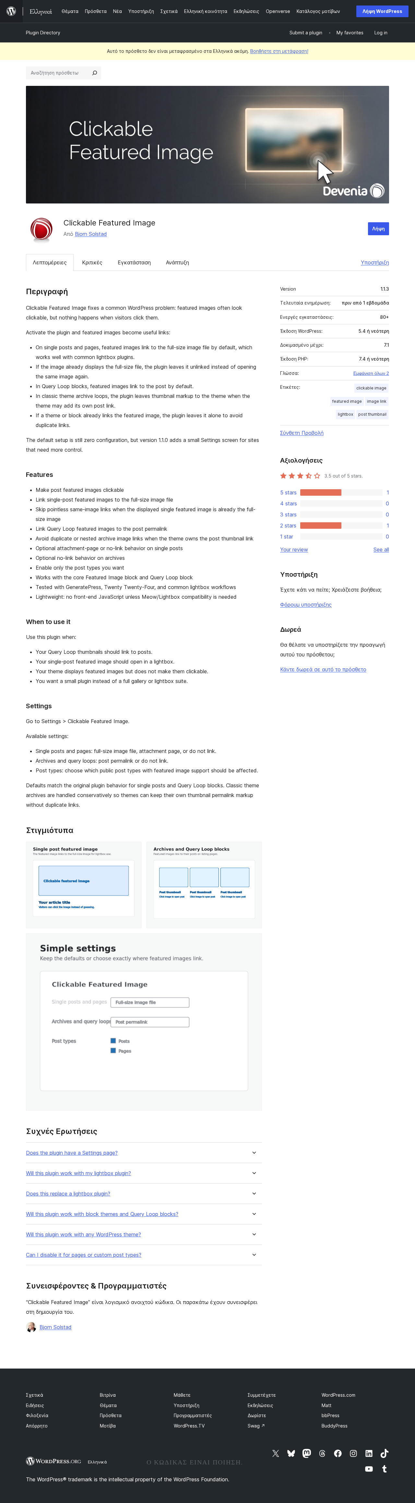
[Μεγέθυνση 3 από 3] (253, 942)
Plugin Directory (43, 32)
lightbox (345, 414)
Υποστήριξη (375, 262)
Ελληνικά (97, 1461)
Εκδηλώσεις (260, 1405)
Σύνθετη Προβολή (302, 433)
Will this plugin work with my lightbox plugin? (78, 1173)
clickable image (371, 388)
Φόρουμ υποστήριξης (306, 604)
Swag (256, 1425)
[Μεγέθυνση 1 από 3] (132, 850)
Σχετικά (34, 1395)
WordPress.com (338, 1395)
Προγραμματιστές (193, 1415)
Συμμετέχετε (262, 1395)
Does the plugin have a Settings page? (72, 1153)
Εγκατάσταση (134, 262)
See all (381, 549)
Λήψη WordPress (382, 11)
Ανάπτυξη (177, 262)
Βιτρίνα (108, 1395)
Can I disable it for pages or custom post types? (83, 1255)
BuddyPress (335, 1425)
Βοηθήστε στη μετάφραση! (279, 51)
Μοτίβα (108, 1425)
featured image (347, 401)
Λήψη (378, 228)
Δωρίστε (257, 1415)
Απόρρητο (37, 1425)
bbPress (330, 1415)
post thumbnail (372, 414)
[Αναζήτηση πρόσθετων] (94, 72)
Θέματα (108, 1405)
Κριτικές (92, 262)
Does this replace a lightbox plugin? (68, 1194)
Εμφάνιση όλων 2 (371, 373)
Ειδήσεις (35, 1405)
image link (376, 401)
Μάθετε (182, 1395)
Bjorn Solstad (91, 234)
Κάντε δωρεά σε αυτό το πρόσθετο (323, 669)
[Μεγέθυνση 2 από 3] (253, 850)
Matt (326, 1405)
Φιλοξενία (37, 1415)
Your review (294, 549)
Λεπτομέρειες (50, 262)
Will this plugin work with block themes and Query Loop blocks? (102, 1214)
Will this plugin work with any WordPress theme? (83, 1234)
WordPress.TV (189, 1425)
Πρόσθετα (111, 1415)
